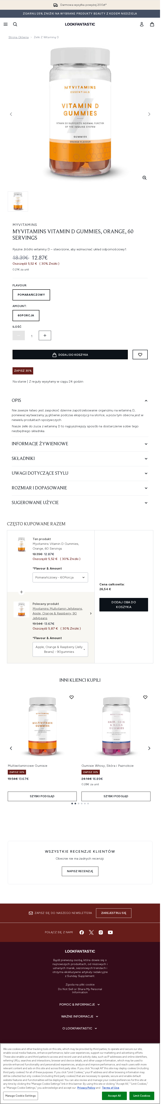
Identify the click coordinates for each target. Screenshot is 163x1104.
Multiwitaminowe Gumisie (28, 766)
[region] (80, 1073)
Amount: (20, 306)
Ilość (17, 326)
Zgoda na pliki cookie (80, 984)
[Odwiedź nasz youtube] (110, 932)
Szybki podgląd (42, 796)
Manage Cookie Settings (20, 1095)
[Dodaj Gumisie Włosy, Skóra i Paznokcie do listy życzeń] (145, 697)
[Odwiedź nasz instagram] (101, 932)
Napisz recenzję (80, 871)
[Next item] (149, 748)
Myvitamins (25, 225)
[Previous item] (11, 748)
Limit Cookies (141, 1095)
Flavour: (20, 285)
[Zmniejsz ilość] (19, 335)
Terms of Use (110, 1087)
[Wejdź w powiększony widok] (144, 178)
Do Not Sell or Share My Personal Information (80, 991)
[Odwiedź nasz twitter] (91, 932)
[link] (142, 24)
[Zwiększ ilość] (45, 335)
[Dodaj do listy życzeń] (140, 354)
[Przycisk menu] (5, 24)
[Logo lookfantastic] (80, 24)
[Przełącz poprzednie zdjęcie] (11, 114)
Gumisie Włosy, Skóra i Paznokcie (108, 766)
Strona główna (19, 37)
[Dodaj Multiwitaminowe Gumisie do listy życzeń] (71, 697)
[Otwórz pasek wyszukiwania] (15, 24)
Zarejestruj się (113, 913)
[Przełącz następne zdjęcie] (149, 114)
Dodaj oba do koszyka (124, 604)
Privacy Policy (86, 1087)
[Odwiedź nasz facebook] (81, 932)
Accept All (114, 1095)
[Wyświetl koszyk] (152, 24)
